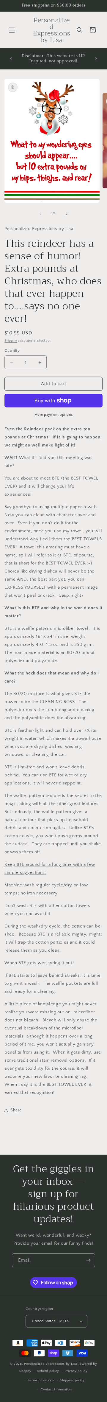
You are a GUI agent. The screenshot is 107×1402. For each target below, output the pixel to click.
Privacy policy (76, 1371)
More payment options (53, 415)
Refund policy (48, 1371)
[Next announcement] (96, 58)
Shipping (10, 340)
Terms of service (41, 1380)
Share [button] (16, 1110)
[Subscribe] (88, 1260)
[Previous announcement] (11, 58)
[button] (11, 30)
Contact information (56, 1389)
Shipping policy (72, 1380)
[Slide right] (66, 213)
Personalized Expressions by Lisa (50, 1364)
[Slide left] (40, 213)
